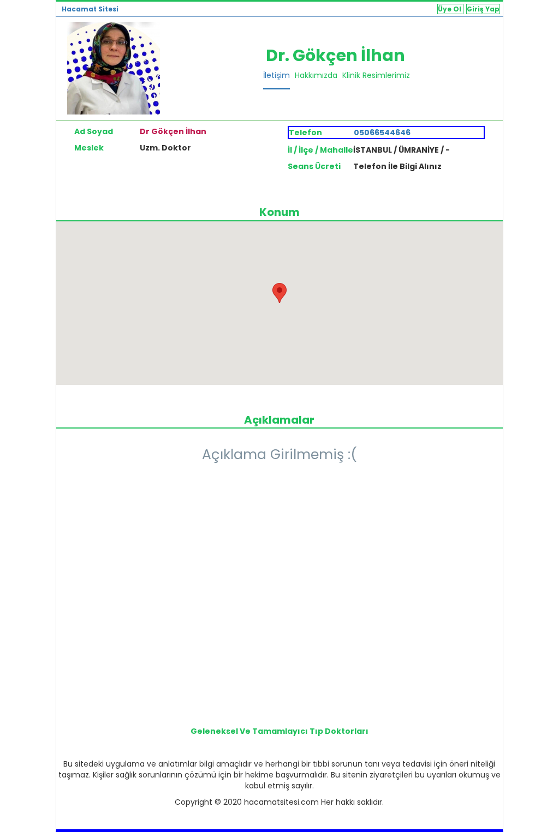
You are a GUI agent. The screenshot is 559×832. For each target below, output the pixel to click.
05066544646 (382, 132)
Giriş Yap (483, 9)
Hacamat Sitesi (90, 9)
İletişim (276, 75)
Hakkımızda (316, 75)
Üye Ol (450, 9)
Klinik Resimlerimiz (376, 75)
